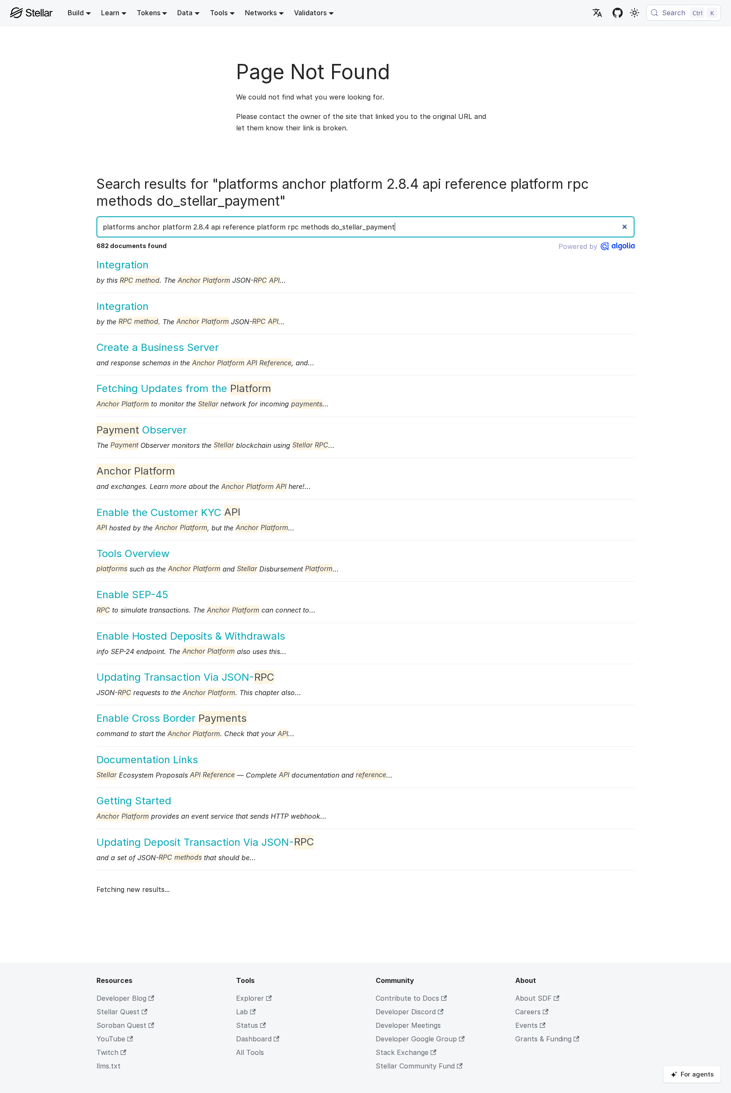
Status (247, 1025)
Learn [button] (110, 12)
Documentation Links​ (147, 760)
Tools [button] (219, 12)
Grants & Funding (543, 1039)
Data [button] (184, 12)
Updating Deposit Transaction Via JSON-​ (205, 842)
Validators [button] (310, 12)
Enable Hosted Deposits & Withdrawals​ (190, 636)
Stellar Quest (118, 1011)
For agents (697, 1074)
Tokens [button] (148, 12)
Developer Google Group (416, 1039)
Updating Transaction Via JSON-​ (185, 677)
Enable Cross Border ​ (171, 718)
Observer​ (141, 430)
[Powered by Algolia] (618, 246)
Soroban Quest (121, 1025)
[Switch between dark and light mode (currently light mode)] (634, 12)
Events (526, 1025)
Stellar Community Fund (415, 1066)
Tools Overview (133, 553)
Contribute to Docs (407, 998)
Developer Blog (121, 998)
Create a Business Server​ (157, 347)
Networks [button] (261, 12)
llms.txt (108, 1066)
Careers (528, 1011)
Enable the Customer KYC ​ (168, 512)
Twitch (107, 1052)
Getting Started (133, 801)
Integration (122, 265)
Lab (242, 1011)
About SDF (533, 998)
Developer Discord (406, 1011)
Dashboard (254, 1039)
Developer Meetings (408, 1025)
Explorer (250, 998)
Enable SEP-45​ (132, 594)
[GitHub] (617, 12)
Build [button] (76, 12)
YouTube (110, 1039)
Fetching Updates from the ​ (183, 388)
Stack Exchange (402, 1052)
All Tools (250, 1052)
